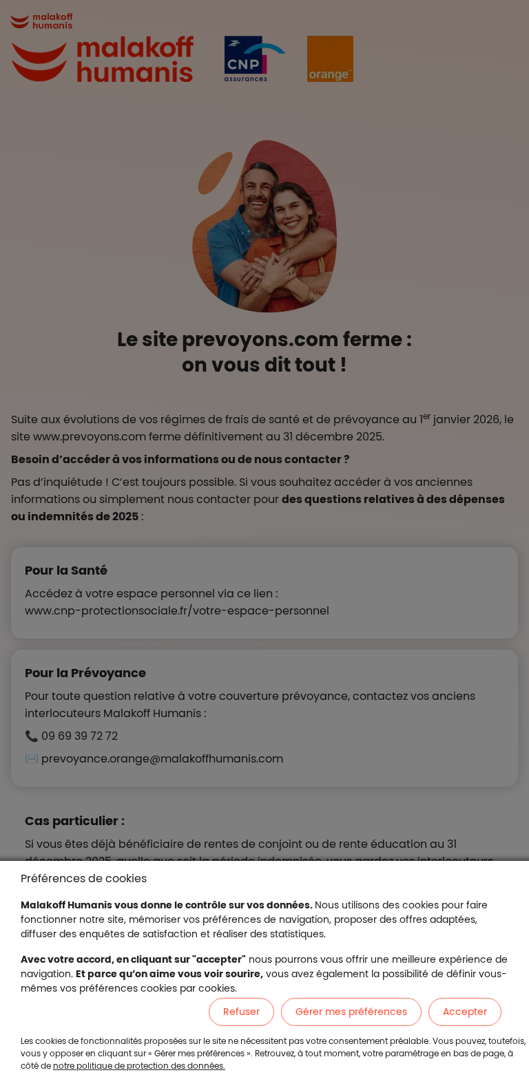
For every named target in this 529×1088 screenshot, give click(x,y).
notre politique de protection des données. (139, 1065)
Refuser (241, 1011)
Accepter (465, 1011)
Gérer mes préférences (351, 1011)
